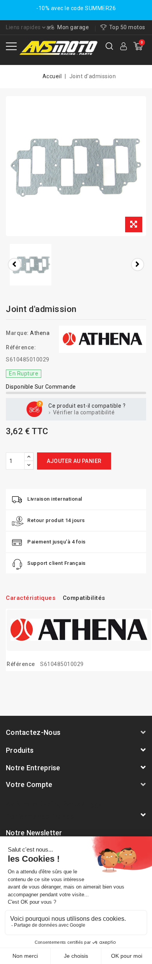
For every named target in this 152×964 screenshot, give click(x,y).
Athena (39, 333)
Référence (21, 664)
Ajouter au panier (74, 461)
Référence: (21, 347)
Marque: (17, 333)
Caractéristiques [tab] (30, 597)
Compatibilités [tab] (84, 597)
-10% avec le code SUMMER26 (76, 8)
